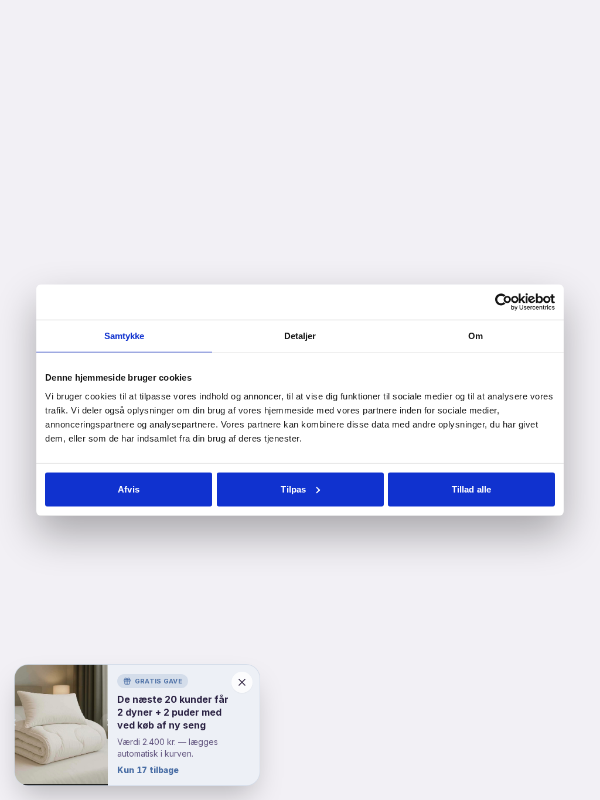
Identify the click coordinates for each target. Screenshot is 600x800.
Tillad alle (471, 489)
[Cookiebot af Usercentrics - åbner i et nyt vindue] (503, 302)
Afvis (128, 489)
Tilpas (293, 489)
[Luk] (242, 682)
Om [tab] (475, 336)
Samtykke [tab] (124, 336)
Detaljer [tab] (300, 336)
